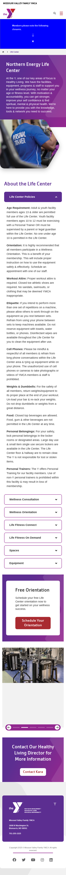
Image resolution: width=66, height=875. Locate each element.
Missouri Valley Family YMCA (20, 3)
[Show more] (33, 35)
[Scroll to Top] (55, 804)
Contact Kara (33, 772)
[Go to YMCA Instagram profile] (42, 860)
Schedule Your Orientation (33, 622)
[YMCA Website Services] (10, 14)
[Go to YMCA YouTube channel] (33, 860)
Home (3, 51)
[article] (33, 34)
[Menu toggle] (61, 13)
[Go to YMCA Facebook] (15, 860)
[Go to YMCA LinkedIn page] (51, 860)
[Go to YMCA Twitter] (23, 860)
